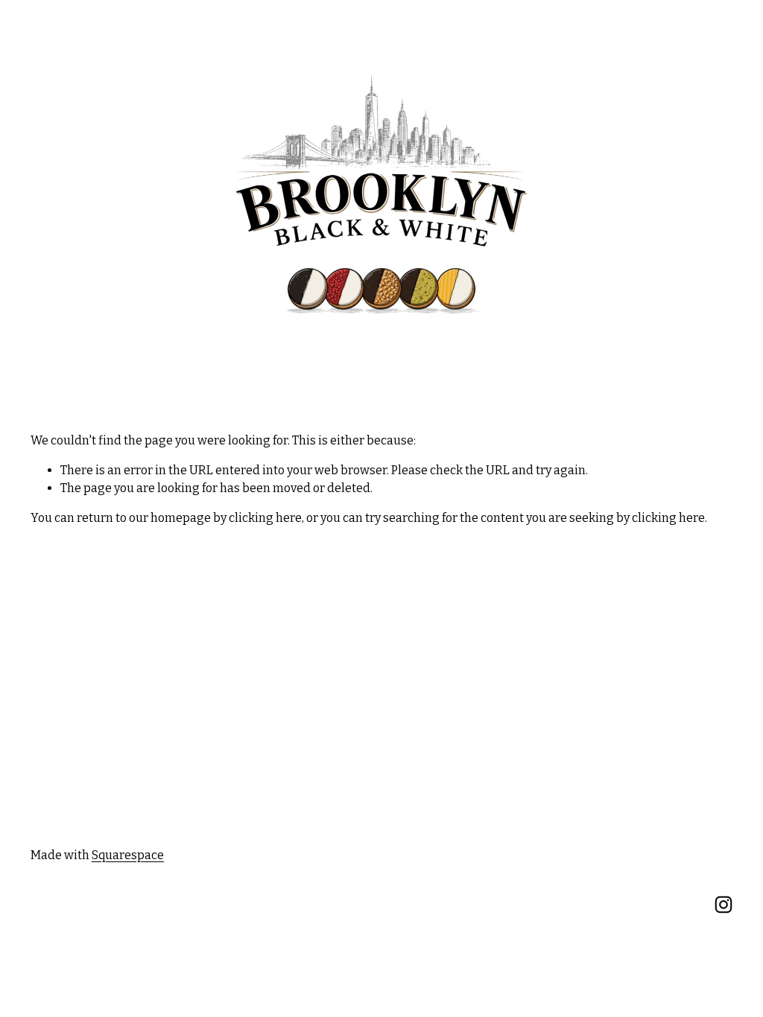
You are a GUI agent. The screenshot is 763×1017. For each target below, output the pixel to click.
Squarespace (128, 855)
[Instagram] (723, 905)
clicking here (265, 518)
